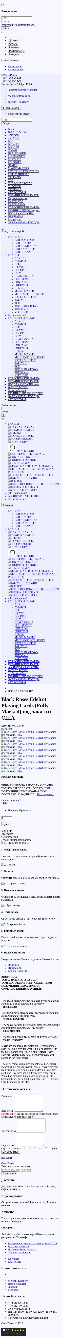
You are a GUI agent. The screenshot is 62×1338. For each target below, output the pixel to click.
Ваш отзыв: (7, 1110)
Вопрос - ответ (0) (18, 971)
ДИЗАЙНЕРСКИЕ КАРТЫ (23, 195)
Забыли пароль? (26, 24)
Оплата (13, 44)
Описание (13, 965)
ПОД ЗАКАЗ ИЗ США (21, 213)
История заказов (17, 1283)
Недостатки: (8, 1145)
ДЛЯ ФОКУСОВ (24, 239)
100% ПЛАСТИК (18, 132)
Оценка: (6, 1148)
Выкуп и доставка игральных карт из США (32, 1243)
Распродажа (14, 219)
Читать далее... (45, 794)
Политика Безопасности (21, 1249)
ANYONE (14, 135)
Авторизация (15, 69)
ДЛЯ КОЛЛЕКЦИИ (26, 245)
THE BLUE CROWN (20, 183)
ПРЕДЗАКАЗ (15, 216)
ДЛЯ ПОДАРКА (24, 251)
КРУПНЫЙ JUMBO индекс (24, 210)
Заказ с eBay (17, 390)
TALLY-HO (14, 177)
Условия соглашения (19, 1252)
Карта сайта (14, 1261)
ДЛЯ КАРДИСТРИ (26, 248)
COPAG (12, 150)
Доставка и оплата (18, 1246)
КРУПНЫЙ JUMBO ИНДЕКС (25, 393)
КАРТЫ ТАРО (16, 204)
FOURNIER (14, 162)
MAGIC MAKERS (18, 168)
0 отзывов (7, 728)
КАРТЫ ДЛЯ (15, 201)
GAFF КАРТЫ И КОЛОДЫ (24, 222)
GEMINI (13, 165)
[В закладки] (2, 822)
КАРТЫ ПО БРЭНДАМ (21, 318)
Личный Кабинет (18, 1280)
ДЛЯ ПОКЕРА (23, 242)
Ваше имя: (7, 1096)
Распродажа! (17, 315)
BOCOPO (13, 147)
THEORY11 (14, 186)
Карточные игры (17, 198)
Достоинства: (9, 1131)
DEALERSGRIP (17, 153)
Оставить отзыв (11, 1152)
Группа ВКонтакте (18, 101)
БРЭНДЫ (13, 254)
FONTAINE (14, 159)
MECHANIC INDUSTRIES (23, 171)
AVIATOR (14, 138)
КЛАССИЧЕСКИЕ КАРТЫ (24, 207)
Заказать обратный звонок (23, 89)
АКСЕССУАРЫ (17, 192)
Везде (11, 129)
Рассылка (13, 1289)
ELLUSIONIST (16, 156)
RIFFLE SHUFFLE (18, 174)
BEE (10, 141)
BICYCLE (14, 144)
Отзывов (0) (14, 968)
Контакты (14, 47)
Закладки (13, 1286)
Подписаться (9, 1173)
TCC (10, 180)
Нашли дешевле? (11, 800)
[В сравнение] (6, 822)
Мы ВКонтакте (16, 51)
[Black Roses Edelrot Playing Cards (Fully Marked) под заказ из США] (31, 734)
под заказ (6, 1157)
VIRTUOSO (14, 189)
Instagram (14, 54)
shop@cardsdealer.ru (19, 95)
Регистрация (8, 24)
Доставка (14, 40)
